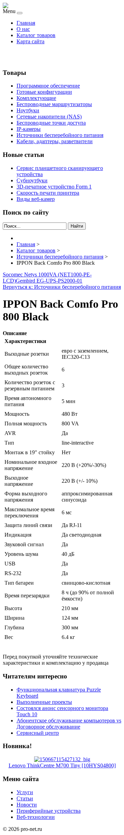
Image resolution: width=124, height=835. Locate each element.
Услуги (25, 792)
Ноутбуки (28, 110)
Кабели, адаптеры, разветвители (55, 141)
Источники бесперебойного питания (60, 135)
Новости (27, 805)
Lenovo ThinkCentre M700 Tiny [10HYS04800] (62, 765)
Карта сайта (30, 41)
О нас (23, 29)
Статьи (25, 798)
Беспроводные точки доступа (51, 123)
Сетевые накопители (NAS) (49, 116)
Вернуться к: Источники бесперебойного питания (62, 287)
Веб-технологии (36, 817)
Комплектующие (36, 98)
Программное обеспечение (48, 86)
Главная (26, 23)
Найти (77, 226)
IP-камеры (29, 129)
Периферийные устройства (49, 811)
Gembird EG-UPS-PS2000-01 (49, 281)
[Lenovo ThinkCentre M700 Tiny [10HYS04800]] (62, 759)
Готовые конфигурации (44, 92)
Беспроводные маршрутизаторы (54, 104)
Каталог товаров (36, 35)
